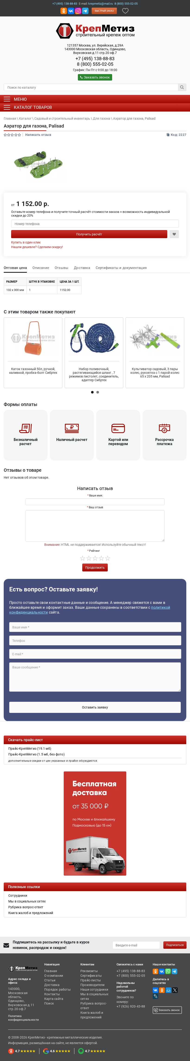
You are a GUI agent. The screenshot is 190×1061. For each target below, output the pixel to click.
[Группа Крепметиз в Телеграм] (85, 10)
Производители (92, 985)
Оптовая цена (15, 268)
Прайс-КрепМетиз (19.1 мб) (29, 748)
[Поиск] (182, 87)
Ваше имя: (96, 495)
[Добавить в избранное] (125, 10)
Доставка (82, 268)
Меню (20, 99)
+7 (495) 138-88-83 (64, 3)
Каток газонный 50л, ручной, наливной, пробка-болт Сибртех (33, 370)
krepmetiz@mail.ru (100, 3)
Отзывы (61, 268)
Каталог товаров (33, 107)
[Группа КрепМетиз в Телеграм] (174, 971)
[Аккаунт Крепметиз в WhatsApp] (168, 971)
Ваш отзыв (96, 507)
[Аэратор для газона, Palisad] (38, 164)
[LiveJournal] (155, 996)
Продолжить (95, 567)
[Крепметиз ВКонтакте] (71, 10)
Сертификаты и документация (121, 268)
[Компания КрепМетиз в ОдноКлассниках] (63, 10)
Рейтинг (94, 550)
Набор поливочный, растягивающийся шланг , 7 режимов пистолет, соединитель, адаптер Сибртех (94, 374)
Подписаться (175, 945)
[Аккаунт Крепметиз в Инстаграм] (78, 10)
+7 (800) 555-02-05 (131, 975)
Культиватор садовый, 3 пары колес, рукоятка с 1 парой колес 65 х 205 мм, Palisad (154, 372)
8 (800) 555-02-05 (126, 3)
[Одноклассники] (162, 990)
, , (95, 49)
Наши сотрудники (94, 989)
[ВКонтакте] (155, 990)
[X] (175, 990)
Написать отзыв (38, 135)
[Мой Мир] (168, 990)
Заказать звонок (97, 77)
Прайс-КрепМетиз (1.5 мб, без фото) (36, 754)
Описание (40, 268)
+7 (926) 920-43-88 (131, 1006)
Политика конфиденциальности (23, 1017)
